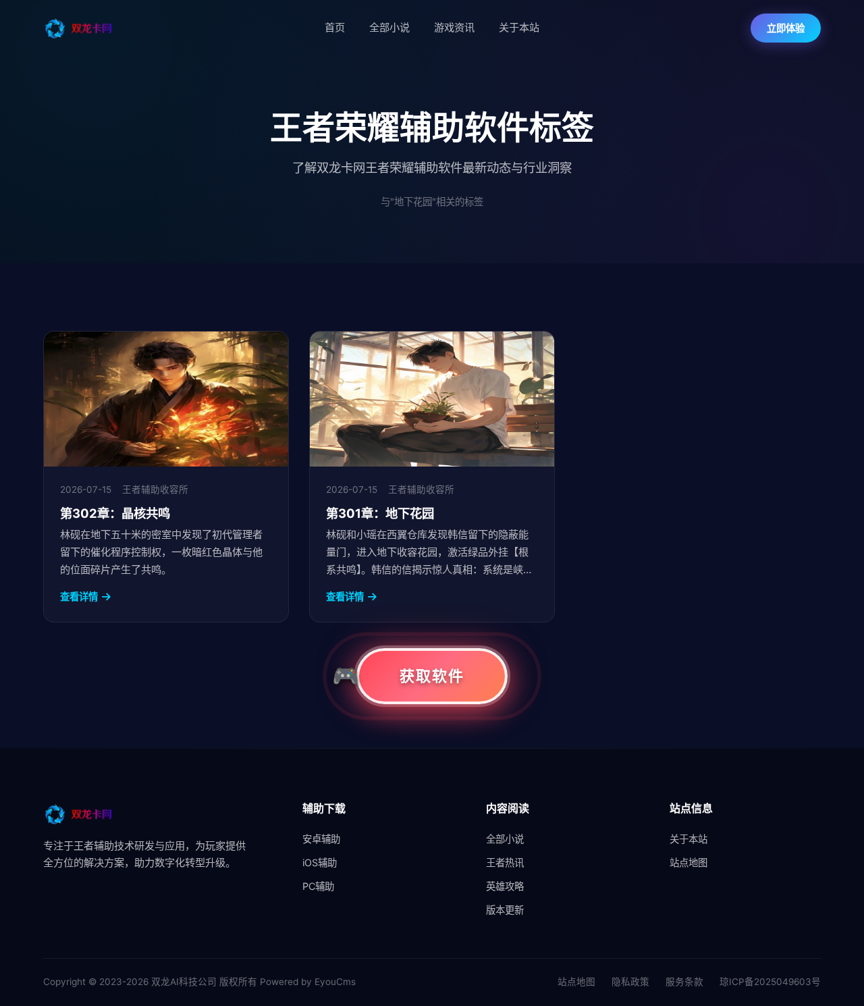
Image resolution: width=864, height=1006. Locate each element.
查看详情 (79, 596)
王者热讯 (505, 862)
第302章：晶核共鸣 (115, 513)
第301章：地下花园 (380, 513)
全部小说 (389, 27)
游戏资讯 (454, 27)
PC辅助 (318, 886)
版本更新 (505, 910)
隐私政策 (630, 981)
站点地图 (688, 862)
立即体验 (786, 28)
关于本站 (519, 27)
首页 (335, 27)
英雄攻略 (505, 886)
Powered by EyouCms (306, 981)
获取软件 (432, 676)
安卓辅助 (321, 839)
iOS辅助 (319, 862)
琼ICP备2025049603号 (770, 981)
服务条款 (684, 981)
